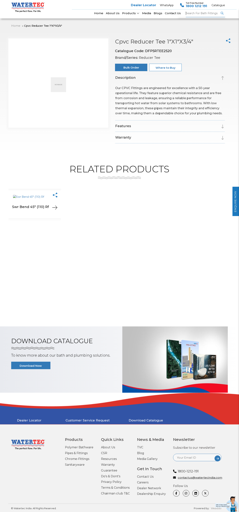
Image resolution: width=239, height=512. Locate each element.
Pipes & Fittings (76, 453)
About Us (108, 447)
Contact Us (145, 476)
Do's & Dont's (110, 476)
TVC (140, 447)
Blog (140, 453)
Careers (142, 482)
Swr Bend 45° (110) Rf (30, 207)
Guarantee (109, 470)
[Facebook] (176, 493)
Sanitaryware (75, 464)
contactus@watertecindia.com (199, 477)
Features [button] (123, 126)
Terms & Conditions (115, 487)
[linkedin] (195, 493)
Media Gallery (147, 459)
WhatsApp (167, 5)
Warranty (108, 464)
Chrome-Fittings (77, 459)
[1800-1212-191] (227, 503)
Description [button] (125, 78)
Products (129, 13)
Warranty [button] (123, 137)
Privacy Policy (111, 482)
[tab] (170, 78)
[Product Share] (55, 195)
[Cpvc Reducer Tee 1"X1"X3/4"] (228, 40)
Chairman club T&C (115, 493)
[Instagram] (186, 493)
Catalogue (218, 5)
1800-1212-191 (188, 471)
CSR (104, 453)
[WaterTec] (29, 6)
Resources (109, 459)
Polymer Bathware (79, 447)
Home (15, 25)
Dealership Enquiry (151, 494)
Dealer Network (149, 488)
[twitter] (205, 493)
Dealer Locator (143, 5)
